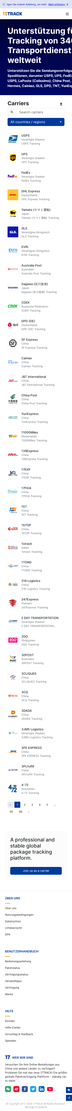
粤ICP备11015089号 (36, 1107)
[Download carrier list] (61, 104)
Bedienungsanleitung (18, 961)
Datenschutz (13, 921)
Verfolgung (12, 987)
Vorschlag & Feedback (19, 1034)
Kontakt (10, 1021)
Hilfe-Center (13, 1027)
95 (11, 811)
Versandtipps (13, 981)
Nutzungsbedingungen (19, 914)
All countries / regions (27, 122)
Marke (9, 994)
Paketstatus (12, 967)
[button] (55, 805)
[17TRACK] (12, 13)
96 (20, 811)
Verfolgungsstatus (16, 974)
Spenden (10, 1040)
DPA (7, 934)
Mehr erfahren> (56, 4)
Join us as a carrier (36, 871)
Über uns (10, 908)
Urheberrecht (13, 928)
